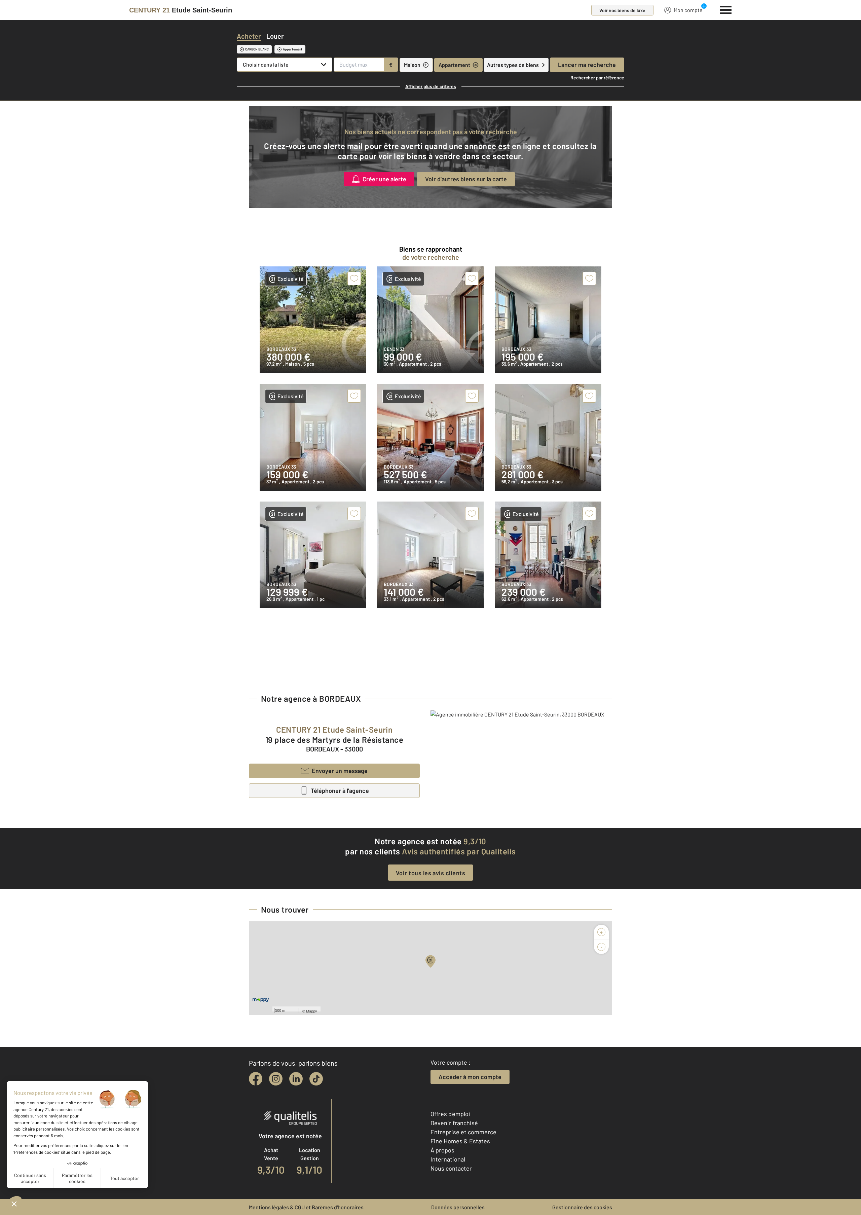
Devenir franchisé (454, 1123)
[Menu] (726, 9)
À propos (442, 1150)
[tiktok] (316, 1078)
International (447, 1159)
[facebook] (255, 1078)
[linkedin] (296, 1078)
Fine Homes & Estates (460, 1141)
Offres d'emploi (450, 1113)
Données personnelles (458, 1207)
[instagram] (276, 1078)
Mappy (311, 1011)
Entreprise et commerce (463, 1132)
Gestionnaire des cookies (582, 1207)
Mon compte (688, 10)
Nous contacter (451, 1168)
